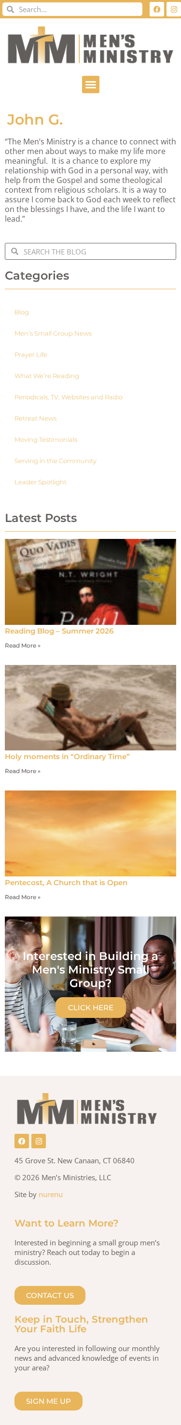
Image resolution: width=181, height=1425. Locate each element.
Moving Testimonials (45, 439)
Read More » (23, 645)
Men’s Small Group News (53, 333)
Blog (21, 312)
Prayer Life (30, 354)
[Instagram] (174, 9)
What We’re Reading (46, 376)
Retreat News (35, 418)
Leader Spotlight (40, 482)
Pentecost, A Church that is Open (66, 882)
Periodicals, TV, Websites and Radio (68, 397)
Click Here (90, 1007)
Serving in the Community (55, 461)
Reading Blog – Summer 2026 (59, 630)
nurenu (51, 1194)
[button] (90, 84)
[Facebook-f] (157, 9)
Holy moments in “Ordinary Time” (68, 756)
